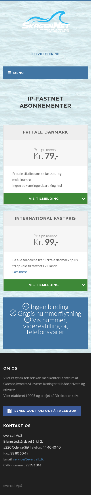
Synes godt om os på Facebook (45, 410)
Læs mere (19, 272)
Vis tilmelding (44, 199)
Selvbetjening (45, 54)
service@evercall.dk (28, 459)
